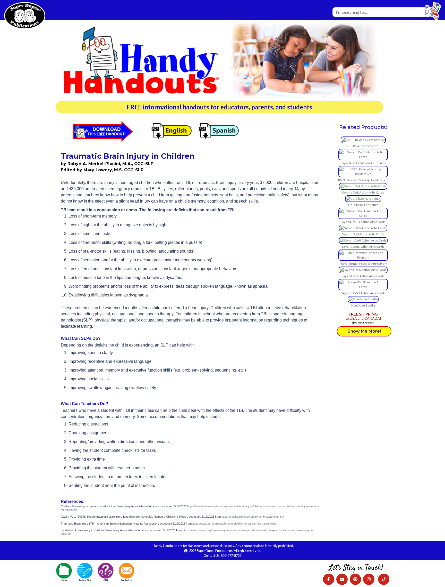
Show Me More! (364, 331)
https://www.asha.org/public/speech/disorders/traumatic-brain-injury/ (234, 523)
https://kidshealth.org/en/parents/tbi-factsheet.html (252, 516)
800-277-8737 (231, 555)
